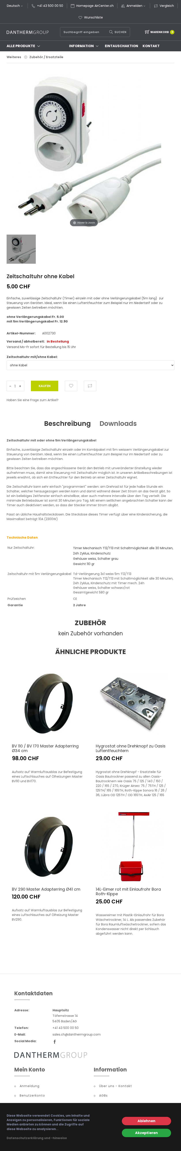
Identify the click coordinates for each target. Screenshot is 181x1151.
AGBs (103, 1095)
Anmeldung (30, 1086)
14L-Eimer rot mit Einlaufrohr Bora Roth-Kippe (128, 891)
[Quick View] (72, 730)
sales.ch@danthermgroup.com (77, 1034)
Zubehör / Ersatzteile (46, 57)
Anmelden (134, 6)
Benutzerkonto (32, 1095)
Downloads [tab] (118, 423)
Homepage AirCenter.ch (95, 6)
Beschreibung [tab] (67, 423)
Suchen (120, 32)
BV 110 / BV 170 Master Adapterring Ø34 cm (45, 748)
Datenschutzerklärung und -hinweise (37, 1138)
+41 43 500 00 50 (50, 6)
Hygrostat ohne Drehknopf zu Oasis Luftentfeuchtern (131, 748)
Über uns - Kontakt (115, 1086)
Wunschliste (93, 17)
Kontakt (151, 46)
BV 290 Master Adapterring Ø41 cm (46, 889)
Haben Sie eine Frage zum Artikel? (32, 400)
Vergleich (167, 6)
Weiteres (14, 57)
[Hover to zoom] (84, 154)
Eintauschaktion (121, 46)
